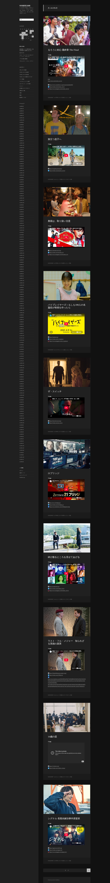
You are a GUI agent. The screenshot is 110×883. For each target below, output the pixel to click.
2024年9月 (22, 149)
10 (30, 32)
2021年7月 (22, 237)
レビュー (21, 86)
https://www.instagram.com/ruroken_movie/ (59, 88)
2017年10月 (22, 340)
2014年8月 (22, 427)
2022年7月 (22, 209)
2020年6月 (22, 266)
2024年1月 (22, 168)
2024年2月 (22, 165)
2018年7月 (22, 319)
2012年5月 (22, 461)
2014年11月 (22, 420)
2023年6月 (22, 184)
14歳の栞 (52, 736)
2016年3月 (22, 383)
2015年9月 (22, 397)
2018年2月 (22, 331)
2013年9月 (22, 452)
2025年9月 (22, 122)
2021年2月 (22, 248)
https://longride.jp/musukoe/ (56, 168)
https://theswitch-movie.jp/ (55, 420)
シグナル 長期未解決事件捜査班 (64, 818)
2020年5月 (22, 269)
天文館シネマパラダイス (25, 88)
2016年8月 (22, 372)
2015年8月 (22, 399)
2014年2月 (22, 441)
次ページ (88, 870)
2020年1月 (22, 278)
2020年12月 (22, 253)
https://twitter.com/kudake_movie (57, 588)
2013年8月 (22, 454)
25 (32, 36)
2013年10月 (22, 450)
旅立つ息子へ (54, 139)
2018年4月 (22, 326)
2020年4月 (22, 271)
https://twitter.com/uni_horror (56, 423)
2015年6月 (22, 404)
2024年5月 (22, 159)
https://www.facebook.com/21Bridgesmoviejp (60, 506)
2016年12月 (22, 363)
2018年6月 (22, 321)
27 (22, 38)
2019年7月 (22, 292)
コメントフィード (23, 475)
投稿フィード (22, 472)
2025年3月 (22, 136)
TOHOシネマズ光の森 (24, 74)
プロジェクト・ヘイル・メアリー (26, 61)
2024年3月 (22, 163)
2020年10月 (22, 257)
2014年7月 (22, 429)
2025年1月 (22, 140)
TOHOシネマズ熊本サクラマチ (26, 76)
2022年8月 (22, 207)
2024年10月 (22, 147)
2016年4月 (22, 381)
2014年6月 (22, 431)
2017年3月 (22, 356)
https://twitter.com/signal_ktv (56, 850)
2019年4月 (22, 298)
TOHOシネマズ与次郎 (24, 72)
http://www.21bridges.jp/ (55, 502)
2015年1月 (22, 415)
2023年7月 (22, 182)
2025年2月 (22, 138)
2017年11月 (22, 337)
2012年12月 (22, 457)
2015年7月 (22, 402)
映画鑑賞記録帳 (25, 6)
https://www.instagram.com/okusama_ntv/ (59, 254)
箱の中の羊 (22, 52)
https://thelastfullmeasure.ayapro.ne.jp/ (58, 673)
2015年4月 (22, 409)
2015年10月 (22, 395)
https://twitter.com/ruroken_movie (57, 86)
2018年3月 (22, 328)
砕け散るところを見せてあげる (64, 557)
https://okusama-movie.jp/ (55, 250)
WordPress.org (22, 477)
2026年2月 (22, 113)
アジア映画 (22, 79)
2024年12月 (22, 143)
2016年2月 (22, 386)
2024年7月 (22, 154)
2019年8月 (22, 289)
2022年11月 (22, 200)
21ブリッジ (53, 473)
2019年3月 (22, 301)
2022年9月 (22, 204)
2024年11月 (22, 145)
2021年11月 (22, 227)
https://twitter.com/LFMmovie (56, 675)
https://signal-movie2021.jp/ (56, 848)
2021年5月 (22, 241)
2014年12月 (22, 418)
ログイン (21, 470)
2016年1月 (22, 388)
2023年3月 (22, 191)
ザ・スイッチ (55, 391)
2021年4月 (22, 243)
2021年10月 (22, 230)
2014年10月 (22, 422)
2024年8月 (22, 152)
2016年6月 (22, 376)
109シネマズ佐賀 (23, 69)
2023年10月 (22, 175)
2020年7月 (22, 264)
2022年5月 (22, 214)
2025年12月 (22, 117)
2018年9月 (22, 315)
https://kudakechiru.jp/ (54, 586)
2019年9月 (22, 287)
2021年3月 (22, 246)
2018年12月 (22, 308)
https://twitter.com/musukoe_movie (57, 170)
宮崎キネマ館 (22, 90)
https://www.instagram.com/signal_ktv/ (58, 852)
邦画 (20, 95)
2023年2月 (22, 193)
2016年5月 (22, 379)
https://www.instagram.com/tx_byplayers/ (59, 341)
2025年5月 (22, 131)
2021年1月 (22, 250)
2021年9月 (22, 232)
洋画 (20, 92)
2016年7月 (22, 374)
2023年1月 (22, 195)
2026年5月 (22, 108)
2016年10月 (22, 367)
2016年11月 (22, 365)
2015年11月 (22, 392)
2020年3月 (22, 273)
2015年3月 (22, 411)
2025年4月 (22, 133)
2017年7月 (22, 347)
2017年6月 (22, 349)
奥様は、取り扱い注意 (59, 221)
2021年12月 (22, 225)
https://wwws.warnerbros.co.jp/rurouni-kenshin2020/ (61, 84)
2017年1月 (22, 360)
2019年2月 (22, 303)
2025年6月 (22, 129)
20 (22, 36)
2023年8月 (22, 179)
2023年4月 (22, 188)
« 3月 (22, 40)
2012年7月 (22, 459)
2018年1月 (22, 333)
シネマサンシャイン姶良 (25, 81)
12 (20, 34)
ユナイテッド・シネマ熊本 (25, 83)
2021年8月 (22, 234)
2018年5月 (22, 324)
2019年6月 (22, 294)
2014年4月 (22, 436)
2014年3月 (22, 438)
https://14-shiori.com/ (54, 766)
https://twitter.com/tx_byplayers (56, 339)
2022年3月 (22, 218)
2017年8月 (22, 344)
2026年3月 (22, 110)
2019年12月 (22, 280)
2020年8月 (22, 262)
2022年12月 (22, 198)
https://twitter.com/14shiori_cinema (57, 768)
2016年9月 (22, 370)
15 (26, 34)
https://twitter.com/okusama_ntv (57, 252)
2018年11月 (22, 310)
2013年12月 (22, 445)
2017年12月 (22, 335)
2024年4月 (22, 161)
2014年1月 (22, 443)
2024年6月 (22, 156)
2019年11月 (22, 282)
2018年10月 (22, 312)
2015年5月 (22, 406)
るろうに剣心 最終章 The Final (63, 50)
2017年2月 (22, 358)
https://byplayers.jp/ (54, 337)
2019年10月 (22, 285)
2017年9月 (22, 342)
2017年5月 (22, 351)
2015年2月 (22, 413)
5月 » (31, 40)
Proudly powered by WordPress (53, 879)
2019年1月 (22, 305)
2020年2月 (22, 276)
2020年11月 (22, 255)
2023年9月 (22, 177)
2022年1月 (22, 223)
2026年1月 (22, 115)
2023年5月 (22, 186)
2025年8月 (22, 124)
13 (22, 34)
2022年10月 (22, 202)
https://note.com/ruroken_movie (55, 81)
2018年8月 (22, 317)
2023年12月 (22, 170)
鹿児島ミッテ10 (23, 97)
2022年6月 (22, 211)
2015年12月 (22, 390)
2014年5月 (22, 434)
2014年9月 (22, 425)
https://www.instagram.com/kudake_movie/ (59, 590)
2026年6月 (22, 106)
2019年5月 (22, 296)
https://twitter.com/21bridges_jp (57, 504)
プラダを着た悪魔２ (24, 58)
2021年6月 (22, 239)
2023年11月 (22, 172)
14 (24, 34)
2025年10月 (22, 120)
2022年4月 (22, 216)
